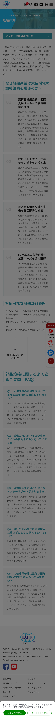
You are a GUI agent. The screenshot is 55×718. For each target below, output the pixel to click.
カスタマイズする (39, 712)
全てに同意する (14, 712)
